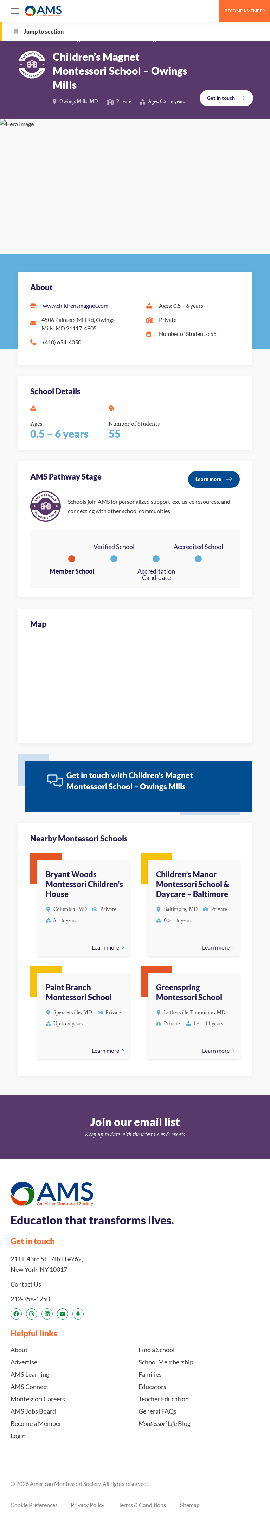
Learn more (208, 479)
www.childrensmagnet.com (75, 305)
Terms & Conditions (142, 1504)
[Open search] (211, 11)
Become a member (245, 10)
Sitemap (190, 1504)
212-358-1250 (30, 1299)
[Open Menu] (15, 11)
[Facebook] (16, 1314)
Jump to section (44, 31)
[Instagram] (31, 1314)
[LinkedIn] (47, 1314)
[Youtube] (62, 1314)
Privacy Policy (87, 1504)
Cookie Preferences (34, 1504)
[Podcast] (78, 1314)
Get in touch (221, 98)
